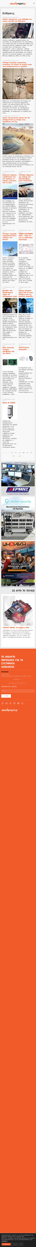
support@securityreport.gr (17, 683)
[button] (34, 3)
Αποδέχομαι (6, 1244)
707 (14, 456)
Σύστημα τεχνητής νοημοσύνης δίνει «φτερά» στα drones (9, 237)
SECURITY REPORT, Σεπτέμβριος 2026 (16, 627)
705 (27, 453)
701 (12, 453)
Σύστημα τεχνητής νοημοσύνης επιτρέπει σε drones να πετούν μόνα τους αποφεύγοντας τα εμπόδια (17, 64)
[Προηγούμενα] (4, 453)
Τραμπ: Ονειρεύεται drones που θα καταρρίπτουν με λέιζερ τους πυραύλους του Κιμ (16, 120)
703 (20, 453)
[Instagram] (14, 703)
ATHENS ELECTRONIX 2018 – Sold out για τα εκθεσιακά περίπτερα (26, 237)
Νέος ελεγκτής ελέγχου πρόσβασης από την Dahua (8, 350)
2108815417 (16, 679)
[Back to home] (18, 3)
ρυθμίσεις (4, 1241)
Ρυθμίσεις (15, 1244)
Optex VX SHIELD (9, 402)
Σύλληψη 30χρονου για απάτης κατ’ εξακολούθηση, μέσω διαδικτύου (26, 178)
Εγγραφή (6, 696)
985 (20, 456)
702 (16, 453)
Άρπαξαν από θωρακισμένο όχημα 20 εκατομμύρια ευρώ (10, 293)
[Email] (22, 703)
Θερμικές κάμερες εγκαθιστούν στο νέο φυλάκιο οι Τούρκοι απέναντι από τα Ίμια (9, 179)
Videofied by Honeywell (24, 348)
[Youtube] (18, 703)
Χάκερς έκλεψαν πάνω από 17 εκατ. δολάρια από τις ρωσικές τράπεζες (26, 293)
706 (31, 453)
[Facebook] (2, 703)
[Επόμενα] (23, 456)
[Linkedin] (6, 703)
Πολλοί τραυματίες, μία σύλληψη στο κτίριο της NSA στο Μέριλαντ (17, 20)
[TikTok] (10, 703)
